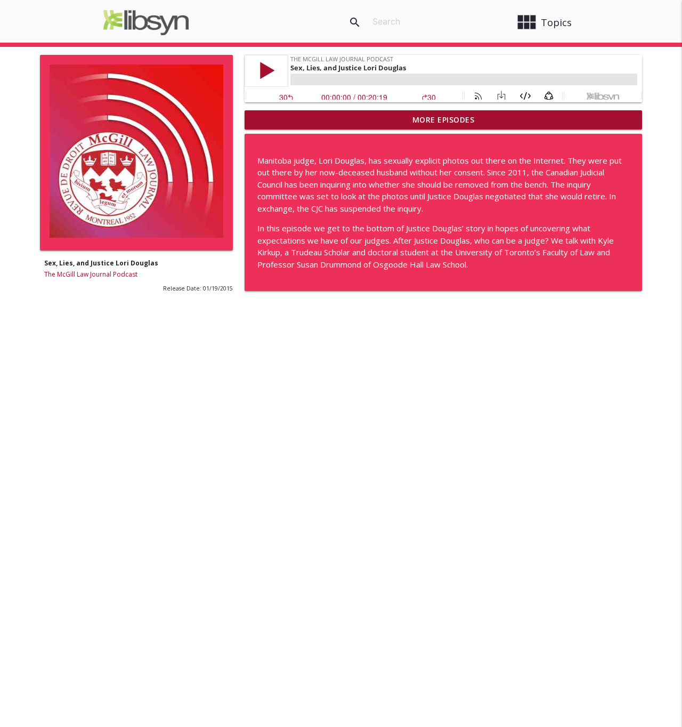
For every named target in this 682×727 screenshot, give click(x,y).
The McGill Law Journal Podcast (90, 274)
